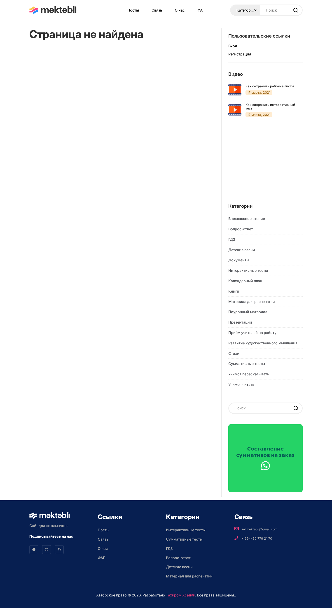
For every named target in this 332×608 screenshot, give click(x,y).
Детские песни (241, 250)
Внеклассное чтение (246, 218)
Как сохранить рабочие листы (269, 86)
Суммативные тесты (246, 363)
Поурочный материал (247, 312)
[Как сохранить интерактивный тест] (234, 109)
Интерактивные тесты (248, 270)
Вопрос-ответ (240, 229)
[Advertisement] (265, 163)
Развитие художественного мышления (262, 343)
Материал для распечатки (251, 301)
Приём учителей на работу (252, 332)
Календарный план (245, 281)
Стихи (233, 353)
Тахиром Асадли (180, 595)
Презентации (240, 322)
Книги (233, 291)
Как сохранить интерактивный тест (270, 106)
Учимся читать (241, 384)
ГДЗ (231, 239)
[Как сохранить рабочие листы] (234, 89)
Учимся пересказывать (248, 374)
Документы (238, 260)
